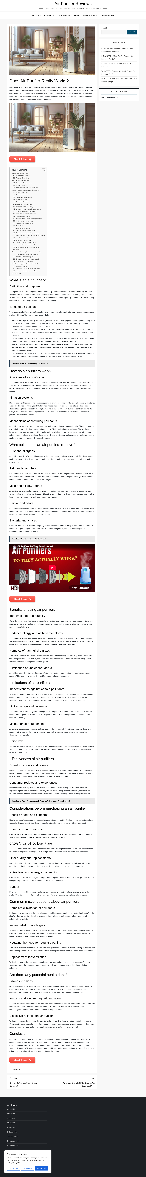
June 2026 (11, 1109)
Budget (18, 250)
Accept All (41, 1168)
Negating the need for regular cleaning (28, 259)
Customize (14, 1168)
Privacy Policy (90, 15)
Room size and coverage (24, 240)
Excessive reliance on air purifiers (26, 271)
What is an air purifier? (20, 173)
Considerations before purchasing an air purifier (28, 235)
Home (76, 15)
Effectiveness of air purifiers (21, 228)
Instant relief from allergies (24, 257)
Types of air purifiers (22, 178)
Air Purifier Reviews (73, 3)
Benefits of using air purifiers (22, 204)
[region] (27, 1161)
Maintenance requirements (24, 223)
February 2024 (12, 1132)
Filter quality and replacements (25, 245)
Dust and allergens (22, 193)
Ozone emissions (21, 266)
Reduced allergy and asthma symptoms (28, 209)
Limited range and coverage (25, 221)
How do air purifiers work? (21, 180)
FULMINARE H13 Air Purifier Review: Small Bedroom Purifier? (118, 57)
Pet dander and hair (22, 195)
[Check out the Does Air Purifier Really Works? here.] (22, 159)
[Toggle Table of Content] (42, 170)
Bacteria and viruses (22, 202)
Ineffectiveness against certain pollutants (29, 219)
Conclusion (17, 273)
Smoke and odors (21, 200)
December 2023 (13, 1141)
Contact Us (50, 15)
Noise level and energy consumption (27, 247)
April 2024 (11, 1127)
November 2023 (13, 1146)
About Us (36, 15)
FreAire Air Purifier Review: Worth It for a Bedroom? (117, 65)
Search (104, 28)
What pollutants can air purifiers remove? (26, 190)
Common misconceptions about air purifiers (27, 252)
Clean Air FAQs (16, 1069)
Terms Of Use (107, 15)
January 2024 (12, 1136)
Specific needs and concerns (25, 238)
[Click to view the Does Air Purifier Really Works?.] (22, 599)
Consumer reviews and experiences (27, 233)
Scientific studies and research (25, 231)
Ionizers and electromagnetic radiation (28, 269)
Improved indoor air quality (24, 207)
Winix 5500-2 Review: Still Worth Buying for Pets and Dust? (118, 72)
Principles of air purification (24, 183)
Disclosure (64, 15)
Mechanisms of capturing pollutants (27, 188)
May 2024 (11, 1123)
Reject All (28, 1168)
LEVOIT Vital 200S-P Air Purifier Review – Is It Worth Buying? (118, 80)
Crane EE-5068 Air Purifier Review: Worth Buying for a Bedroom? (117, 50)
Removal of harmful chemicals (25, 211)
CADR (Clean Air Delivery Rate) (26, 243)
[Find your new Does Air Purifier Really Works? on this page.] (22, 1060)
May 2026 (11, 1114)
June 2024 (11, 1118)
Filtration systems (21, 185)
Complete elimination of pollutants (27, 254)
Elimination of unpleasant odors (26, 214)
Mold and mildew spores (24, 197)
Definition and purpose (23, 176)
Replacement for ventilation (24, 261)
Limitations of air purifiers (21, 216)
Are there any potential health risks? (25, 264)
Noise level (19, 226)
